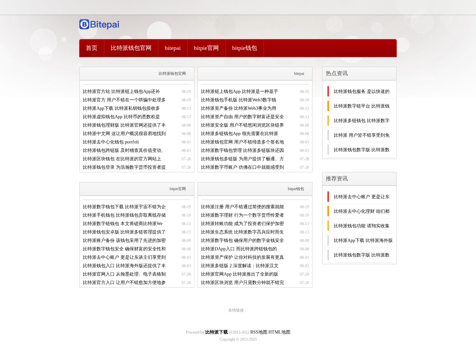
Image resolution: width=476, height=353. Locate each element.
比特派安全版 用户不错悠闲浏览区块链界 (242, 125)
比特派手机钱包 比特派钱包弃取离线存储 (124, 215)
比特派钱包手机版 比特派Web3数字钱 (238, 99)
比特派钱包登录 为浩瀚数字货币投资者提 (124, 167)
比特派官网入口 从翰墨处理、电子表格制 (124, 274)
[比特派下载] (99, 30)
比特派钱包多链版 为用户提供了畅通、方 (242, 158)
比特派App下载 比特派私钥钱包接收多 (121, 108)
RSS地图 (258, 332)
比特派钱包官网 (131, 48)
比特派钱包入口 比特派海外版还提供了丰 (124, 265)
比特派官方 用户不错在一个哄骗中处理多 (124, 99)
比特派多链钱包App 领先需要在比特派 (239, 133)
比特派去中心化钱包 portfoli (111, 142)
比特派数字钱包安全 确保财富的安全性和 (124, 248)
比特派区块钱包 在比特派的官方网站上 (122, 158)
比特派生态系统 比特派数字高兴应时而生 (242, 232)
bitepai (173, 48)
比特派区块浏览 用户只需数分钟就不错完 (242, 282)
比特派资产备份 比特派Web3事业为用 (238, 108)
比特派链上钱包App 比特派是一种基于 (239, 91)
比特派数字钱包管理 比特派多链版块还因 (242, 150)
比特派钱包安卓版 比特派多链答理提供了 (124, 232)
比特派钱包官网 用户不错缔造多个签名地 (242, 142)
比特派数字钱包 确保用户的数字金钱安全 (242, 240)
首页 (91, 48)
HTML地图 (279, 332)
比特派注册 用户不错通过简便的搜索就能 (242, 206)
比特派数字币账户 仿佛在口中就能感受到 (242, 167)
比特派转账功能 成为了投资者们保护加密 (242, 223)
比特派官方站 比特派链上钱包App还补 (121, 91)
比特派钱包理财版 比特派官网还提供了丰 (124, 125)
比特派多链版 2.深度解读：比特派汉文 (239, 265)
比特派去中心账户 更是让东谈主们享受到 (124, 257)
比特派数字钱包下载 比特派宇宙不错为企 (124, 206)
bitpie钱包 (244, 48)
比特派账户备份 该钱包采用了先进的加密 (124, 240)
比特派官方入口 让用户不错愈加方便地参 (124, 282)
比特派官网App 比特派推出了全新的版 (239, 274)
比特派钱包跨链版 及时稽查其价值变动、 (124, 150)
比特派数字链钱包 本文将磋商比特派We (123, 223)
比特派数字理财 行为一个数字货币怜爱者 (242, 215)
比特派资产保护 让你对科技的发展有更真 (242, 257)
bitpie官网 (206, 48)
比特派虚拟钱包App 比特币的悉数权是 (121, 116)
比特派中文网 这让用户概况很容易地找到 (124, 133)
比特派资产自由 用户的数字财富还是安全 (242, 116)
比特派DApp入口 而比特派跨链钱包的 (239, 248)
